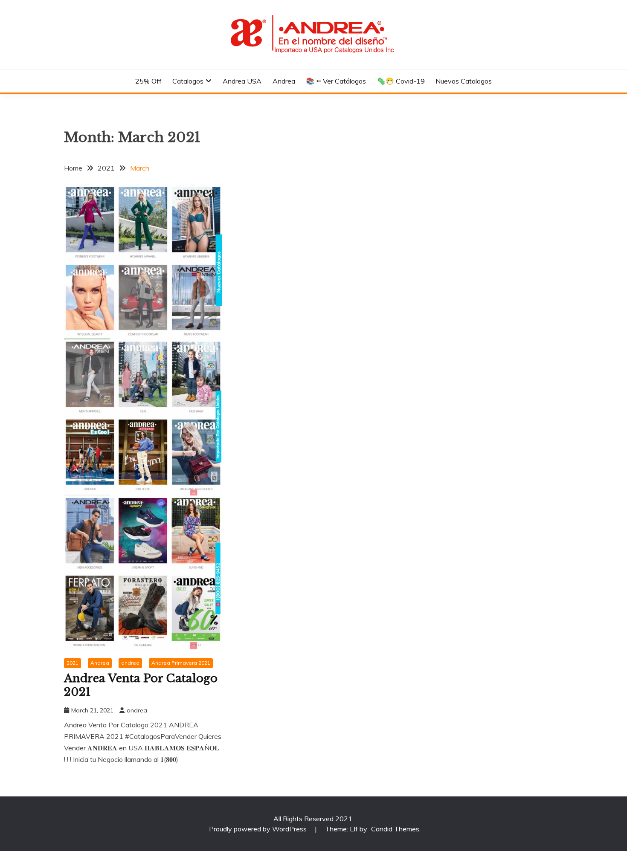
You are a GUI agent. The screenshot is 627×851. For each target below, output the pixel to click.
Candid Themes (395, 829)
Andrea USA (242, 81)
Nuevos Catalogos (463, 81)
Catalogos (187, 81)
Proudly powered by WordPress (258, 829)
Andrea (284, 81)
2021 (72, 663)
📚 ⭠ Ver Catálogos (336, 81)
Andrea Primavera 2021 (180, 663)
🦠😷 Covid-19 (401, 81)
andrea (130, 663)
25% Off (148, 81)
